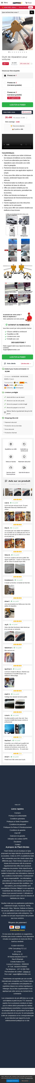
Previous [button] (3, 32)
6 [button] (19, 52)
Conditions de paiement (17, 824)
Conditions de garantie (17, 830)
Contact (17, 844)
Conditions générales (17, 819)
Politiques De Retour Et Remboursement (18, 827)
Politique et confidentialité (17, 816)
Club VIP (17, 833)
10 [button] (27, 52)
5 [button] (17, 52)
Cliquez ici (26, 971)
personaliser (25, 1080)
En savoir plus (29, 1078)
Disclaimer (17, 842)
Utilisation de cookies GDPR (17, 839)
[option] (17, 33)
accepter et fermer (13, 1080)
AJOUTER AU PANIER (17, 105)
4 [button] (15, 52)
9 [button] (25, 52)
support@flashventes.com (22, 974)
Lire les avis (25, 363)
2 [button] (11, 52)
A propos (17, 813)
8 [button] (23, 52)
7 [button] (21, 52)
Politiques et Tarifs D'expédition (17, 821)
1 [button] (9, 52)
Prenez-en (12, 75)
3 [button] (13, 52)
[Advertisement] (17, 785)
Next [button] (31, 32)
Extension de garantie (17, 836)
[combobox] (15, 12)
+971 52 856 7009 (23, 969)
